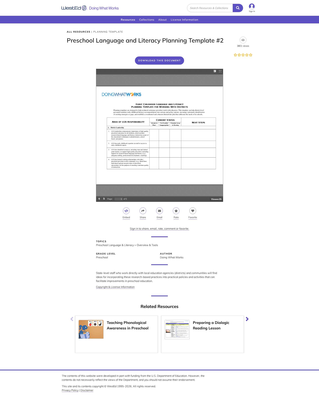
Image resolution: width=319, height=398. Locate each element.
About (162, 19)
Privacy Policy (70, 390)
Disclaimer (86, 390)
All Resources (78, 31)
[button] (252, 7)
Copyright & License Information (115, 287)
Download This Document (159, 60)
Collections (146, 19)
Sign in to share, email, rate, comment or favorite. (159, 228)
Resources (128, 19)
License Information (184, 19)
